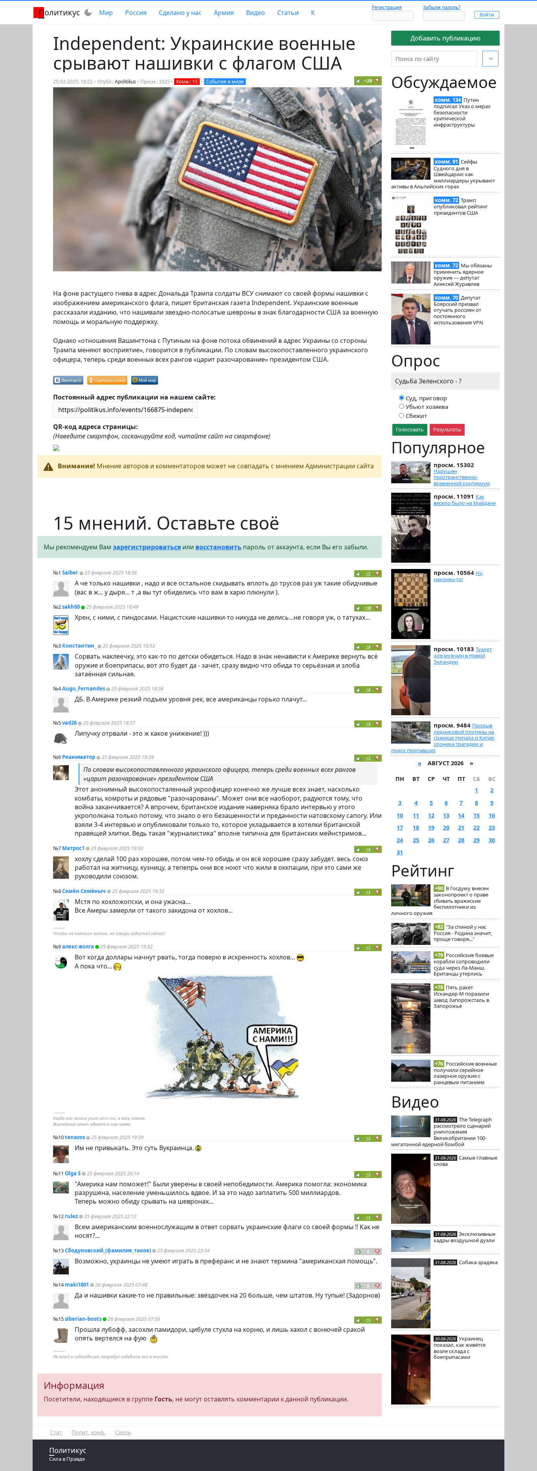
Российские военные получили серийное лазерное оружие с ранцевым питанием (465, 1073)
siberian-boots (83, 1318)
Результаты (447, 429)
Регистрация (387, 7)
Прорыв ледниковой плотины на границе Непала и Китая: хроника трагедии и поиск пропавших (443, 738)
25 (416, 840)
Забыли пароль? (441, 7)
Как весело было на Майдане (465, 499)
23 (492, 827)
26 (431, 840)
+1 (368, 892)
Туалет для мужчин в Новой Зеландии (463, 655)
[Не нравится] (377, 80)
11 (416, 815)
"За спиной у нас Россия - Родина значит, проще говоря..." (463, 933)
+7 (368, 573)
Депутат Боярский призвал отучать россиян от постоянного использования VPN (458, 310)
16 (492, 815)
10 (400, 815)
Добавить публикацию (445, 38)
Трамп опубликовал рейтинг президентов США (461, 206)
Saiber (70, 572)
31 (400, 852)
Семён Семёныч (84, 891)
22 (476, 827)
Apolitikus (125, 81)
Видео (255, 12)
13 (446, 815)
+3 (368, 724)
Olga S (73, 1173)
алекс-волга (78, 946)
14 (461, 815)
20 (446, 827)
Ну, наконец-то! (458, 576)
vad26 (69, 722)
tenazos (75, 1137)
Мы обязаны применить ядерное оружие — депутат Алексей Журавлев (463, 274)
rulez (71, 1216)
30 (492, 840)
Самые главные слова (465, 1160)
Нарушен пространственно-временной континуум (462, 477)
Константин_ (79, 645)
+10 (368, 608)
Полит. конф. (89, 1432)
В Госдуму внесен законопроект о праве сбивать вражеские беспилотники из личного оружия (440, 901)
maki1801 (77, 1284)
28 (461, 840)
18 (416, 827)
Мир (106, 12)
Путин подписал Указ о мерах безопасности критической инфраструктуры (462, 112)
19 (431, 827)
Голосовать (410, 429)
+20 (368, 81)
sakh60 (71, 606)
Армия (224, 12)
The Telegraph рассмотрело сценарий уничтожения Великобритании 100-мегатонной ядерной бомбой (441, 1132)
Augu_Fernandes (83, 688)
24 (400, 840)
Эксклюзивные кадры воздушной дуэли (464, 1237)
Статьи (288, 12)
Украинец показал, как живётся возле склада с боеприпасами (460, 1348)
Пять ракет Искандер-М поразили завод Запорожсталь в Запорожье (461, 996)
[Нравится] (358, 80)
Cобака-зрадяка (478, 1262)
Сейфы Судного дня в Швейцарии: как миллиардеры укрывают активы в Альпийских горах (443, 174)
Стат (56, 1432)
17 (400, 827)
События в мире (225, 81)
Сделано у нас (180, 12)
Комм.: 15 (187, 81)
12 (431, 815)
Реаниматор (78, 756)
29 (476, 840)
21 (461, 827)
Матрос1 (73, 848)
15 (476, 815)
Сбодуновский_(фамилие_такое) (108, 1250)
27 (446, 840)
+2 (368, 758)
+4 (368, 646)
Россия (136, 12)
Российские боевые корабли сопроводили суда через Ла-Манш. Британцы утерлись (464, 964)
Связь (123, 1432)
